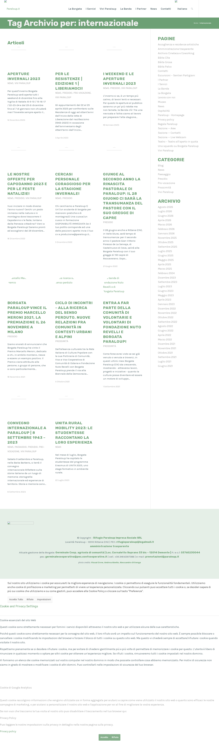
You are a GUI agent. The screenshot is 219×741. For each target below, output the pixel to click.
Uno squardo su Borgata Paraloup (178, 146)
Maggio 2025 (166, 260)
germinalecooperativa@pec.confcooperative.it (76, 556)
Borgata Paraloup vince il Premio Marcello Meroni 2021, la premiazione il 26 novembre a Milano (27, 317)
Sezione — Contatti (169, 132)
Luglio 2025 (165, 251)
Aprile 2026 (164, 220)
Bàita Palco (165, 66)
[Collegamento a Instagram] (208, 8)
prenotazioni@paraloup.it (162, 556)
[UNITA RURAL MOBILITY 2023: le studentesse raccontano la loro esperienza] (66, 407)
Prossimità (61, 341)
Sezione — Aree (167, 128)
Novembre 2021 (167, 348)
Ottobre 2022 (165, 317)
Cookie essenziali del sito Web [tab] (18, 620)
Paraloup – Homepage (171, 115)
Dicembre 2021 (166, 343)
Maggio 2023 (166, 295)
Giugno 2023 (165, 291)
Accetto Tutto (16, 599)
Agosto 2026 (165, 207)
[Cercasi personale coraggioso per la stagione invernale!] (66, 158)
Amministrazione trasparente (176, 49)
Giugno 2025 (165, 255)
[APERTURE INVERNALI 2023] (18, 58)
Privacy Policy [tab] (8, 718)
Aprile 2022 (164, 335)
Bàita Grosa (165, 62)
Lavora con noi (166, 97)
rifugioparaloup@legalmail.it (135, 541)
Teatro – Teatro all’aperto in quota (178, 141)
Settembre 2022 (167, 321)
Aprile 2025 (164, 264)
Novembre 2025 (167, 237)
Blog (161, 165)
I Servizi (162, 84)
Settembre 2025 (167, 246)
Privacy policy (166, 119)
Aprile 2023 (164, 299)
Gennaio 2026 (166, 233)
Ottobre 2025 (165, 242)
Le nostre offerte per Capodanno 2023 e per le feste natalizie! (27, 184)
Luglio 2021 (164, 361)
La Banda (163, 88)
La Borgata (164, 93)
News (10, 83)
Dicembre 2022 (167, 308)
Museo (162, 101)
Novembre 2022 (167, 313)
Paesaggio (21, 447)
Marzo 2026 (165, 224)
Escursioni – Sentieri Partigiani (176, 75)
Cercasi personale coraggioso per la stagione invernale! (73, 184)
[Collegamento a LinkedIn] (212, 8)
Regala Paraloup (167, 124)
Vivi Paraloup (23, 83)
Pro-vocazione (82, 93)
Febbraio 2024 (166, 273)
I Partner (163, 79)
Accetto (104, 737)
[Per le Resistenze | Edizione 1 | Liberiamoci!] (66, 58)
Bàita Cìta (164, 57)
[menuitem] (75, 9)
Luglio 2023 (165, 286)
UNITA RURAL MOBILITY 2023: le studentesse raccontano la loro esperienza (74, 432)
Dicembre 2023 (167, 277)
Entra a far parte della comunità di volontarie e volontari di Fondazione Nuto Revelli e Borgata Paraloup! (122, 322)
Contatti (163, 71)
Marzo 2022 (165, 339)
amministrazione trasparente (109, 546)
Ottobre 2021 (165, 352)
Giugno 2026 (165, 215)
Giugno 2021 (165, 366)
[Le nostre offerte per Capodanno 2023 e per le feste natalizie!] (18, 158)
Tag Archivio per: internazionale (72, 23)
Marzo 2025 (165, 268)
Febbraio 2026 (166, 229)
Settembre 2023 (167, 282)
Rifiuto (30, 599)
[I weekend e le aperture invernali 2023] (114, 58)
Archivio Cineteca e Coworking (176, 53)
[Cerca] (192, 9)
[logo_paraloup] (12, 9)
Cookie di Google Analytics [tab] (16, 687)
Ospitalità (164, 110)
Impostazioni (44, 599)
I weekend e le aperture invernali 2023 (119, 79)
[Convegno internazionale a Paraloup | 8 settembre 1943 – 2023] (18, 407)
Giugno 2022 (165, 330)
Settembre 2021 (167, 357)
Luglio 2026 (165, 211)
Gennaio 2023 (166, 304)
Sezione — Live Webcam (172, 137)
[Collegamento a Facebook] (203, 8)
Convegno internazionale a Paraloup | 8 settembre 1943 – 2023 (26, 432)
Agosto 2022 (165, 326)
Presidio (67, 93)
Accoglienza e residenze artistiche (178, 44)
